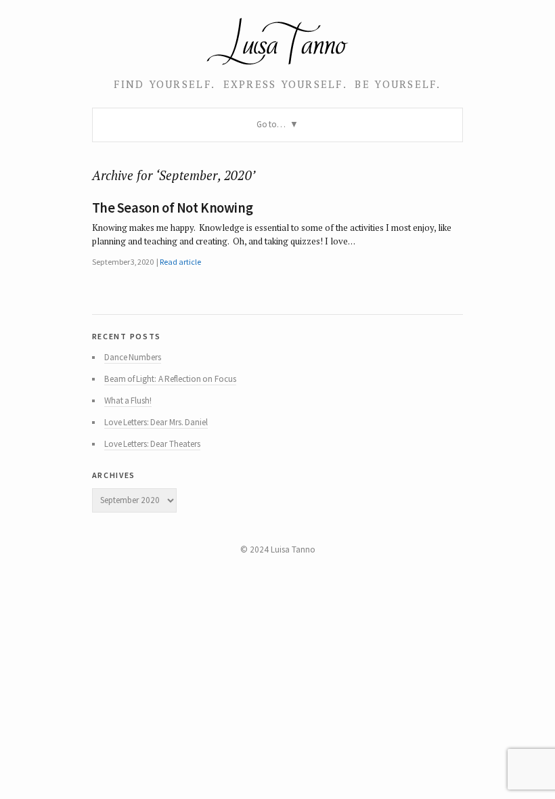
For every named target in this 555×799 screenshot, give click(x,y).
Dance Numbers (132, 357)
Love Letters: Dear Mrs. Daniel (156, 422)
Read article (180, 262)
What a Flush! (128, 400)
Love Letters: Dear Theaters (152, 444)
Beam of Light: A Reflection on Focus (170, 379)
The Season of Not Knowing (172, 208)
